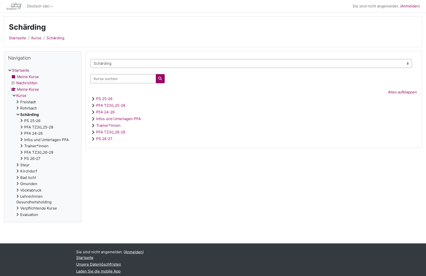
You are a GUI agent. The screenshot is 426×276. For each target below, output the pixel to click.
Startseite (17, 38)
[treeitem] (42, 142)
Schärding (55, 38)
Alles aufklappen (402, 92)
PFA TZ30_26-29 (110, 132)
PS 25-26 (104, 98)
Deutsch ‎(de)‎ (38, 6)
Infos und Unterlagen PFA (118, 118)
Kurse (36, 38)
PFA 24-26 (105, 112)
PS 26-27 (104, 138)
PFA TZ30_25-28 (110, 105)
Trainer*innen (108, 125)
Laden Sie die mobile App (98, 271)
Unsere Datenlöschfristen (98, 264)
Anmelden (410, 6)
